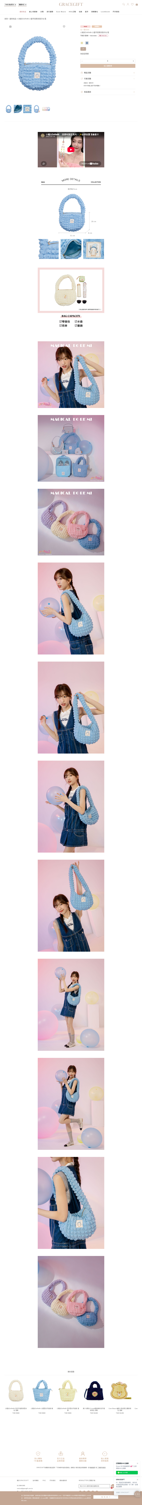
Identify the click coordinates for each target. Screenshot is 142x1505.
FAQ (44, 1480)
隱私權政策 (63, 1480)
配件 (86, 11)
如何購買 (36, 1480)
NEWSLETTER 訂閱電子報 (87, 1480)
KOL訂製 (72, 11)
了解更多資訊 (102, 1467)
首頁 (6, 19)
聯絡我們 (92, 1467)
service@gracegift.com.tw (25, 1488)
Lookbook (105, 11)
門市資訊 (116, 11)
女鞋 (42, 11)
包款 (80, 11)
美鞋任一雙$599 (88, 83)
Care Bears (61, 11)
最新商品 (23, 11)
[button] (67, 63)
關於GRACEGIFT (23, 1480)
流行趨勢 (50, 11)
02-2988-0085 (21, 1485)
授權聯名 (94, 11)
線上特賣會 (33, 11)
